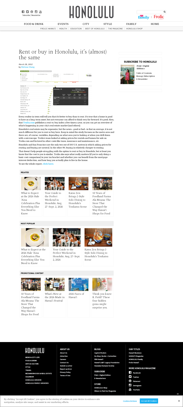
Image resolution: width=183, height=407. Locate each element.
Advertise (64, 356)
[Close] (179, 401)
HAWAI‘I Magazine (136, 356)
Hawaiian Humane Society (104, 366)
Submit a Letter (66, 366)
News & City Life (32, 357)
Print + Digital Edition (102, 375)
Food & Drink (33, 24)
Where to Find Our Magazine (105, 391)
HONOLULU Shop (134, 28)
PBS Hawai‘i (98, 359)
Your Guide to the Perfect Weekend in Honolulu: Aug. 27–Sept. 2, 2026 (54, 200)
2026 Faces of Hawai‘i (76, 295)
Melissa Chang (28, 67)
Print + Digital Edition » (143, 67)
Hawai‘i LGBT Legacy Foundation (106, 363)
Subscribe (26, 15)
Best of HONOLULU (94, 28)
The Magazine (115, 28)
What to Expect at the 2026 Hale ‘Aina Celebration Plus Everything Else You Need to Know (30, 203)
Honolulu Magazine (91, 12)
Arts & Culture (32, 364)
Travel (28, 370)
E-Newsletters (100, 378)
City (86, 24)
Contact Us (64, 363)
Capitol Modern (100, 353)
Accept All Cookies (149, 401)
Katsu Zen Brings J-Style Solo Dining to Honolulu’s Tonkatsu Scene (78, 200)
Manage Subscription (145, 76)
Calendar (29, 377)
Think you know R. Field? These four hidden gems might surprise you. (101, 301)
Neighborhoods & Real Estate (38, 373)
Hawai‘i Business (135, 353)
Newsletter (35, 15)
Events (63, 24)
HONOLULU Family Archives (37, 383)
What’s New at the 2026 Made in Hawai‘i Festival (55, 297)
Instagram (137, 386)
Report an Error (66, 369)
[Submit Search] (165, 12)
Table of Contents (144, 73)
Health (63, 28)
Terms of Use (65, 375)
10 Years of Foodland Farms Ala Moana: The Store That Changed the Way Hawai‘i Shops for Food (101, 203)
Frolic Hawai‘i (48, 28)
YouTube (136, 390)
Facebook (137, 373)
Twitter (136, 377)
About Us (63, 353)
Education (76, 28)
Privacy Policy (65, 372)
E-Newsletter (142, 79)
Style (107, 24)
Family (131, 24)
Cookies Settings (130, 401)
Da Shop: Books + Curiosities (105, 356)
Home (155, 24)
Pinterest (136, 381)
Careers (63, 359)
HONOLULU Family (136, 359)
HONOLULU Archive (33, 380)
